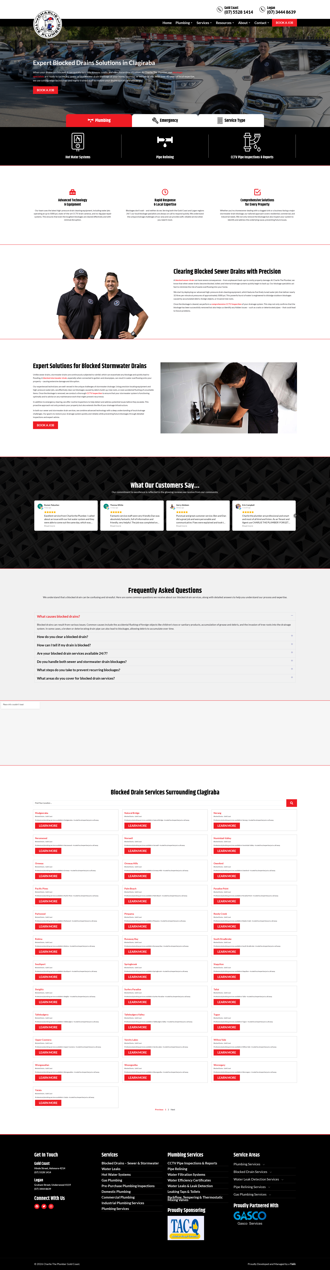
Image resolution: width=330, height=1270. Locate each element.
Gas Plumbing (112, 1180)
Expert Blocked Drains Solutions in (94, 62)
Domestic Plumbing (116, 1192)
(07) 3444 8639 (281, 12)
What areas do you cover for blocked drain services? (76, 678)
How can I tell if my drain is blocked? (64, 645)
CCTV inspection (94, 393)
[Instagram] (51, 1206)
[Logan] (262, 9)
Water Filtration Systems (186, 1174)
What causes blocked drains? (58, 616)
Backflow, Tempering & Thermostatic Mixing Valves (195, 1198)
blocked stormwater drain (55, 378)
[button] (184, 23)
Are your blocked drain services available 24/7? (72, 653)
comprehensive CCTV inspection (226, 304)
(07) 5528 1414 (238, 12)
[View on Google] (40, 506)
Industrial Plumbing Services (123, 1203)
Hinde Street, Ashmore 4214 (49, 1168)
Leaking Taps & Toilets (184, 1192)
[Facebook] (36, 1206)
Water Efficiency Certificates (189, 1180)
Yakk (293, 1263)
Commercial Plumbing (118, 1197)
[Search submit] (291, 803)
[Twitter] (44, 1206)
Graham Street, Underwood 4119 (52, 1184)
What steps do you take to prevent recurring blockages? (78, 670)
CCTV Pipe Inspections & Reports (252, 157)
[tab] (99, 120)
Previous (159, 1109)
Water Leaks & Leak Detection (190, 1186)
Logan (271, 8)
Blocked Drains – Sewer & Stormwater (130, 1163)
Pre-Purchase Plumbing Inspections (128, 1186)
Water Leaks (111, 1169)
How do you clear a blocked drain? (62, 637)
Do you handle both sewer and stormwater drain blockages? (82, 662)
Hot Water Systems (77, 157)
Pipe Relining (165, 157)
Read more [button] (49, 525)
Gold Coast (231, 8)
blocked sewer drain (184, 280)
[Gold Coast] (219, 9)
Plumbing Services (115, 1209)
